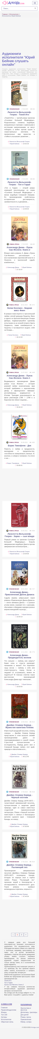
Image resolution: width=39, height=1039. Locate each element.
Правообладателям (8, 1010)
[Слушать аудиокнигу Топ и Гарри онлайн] (19, 163)
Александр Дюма (13, 267)
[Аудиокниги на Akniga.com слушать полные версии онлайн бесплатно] (13, 3)
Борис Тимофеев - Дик (19, 445)
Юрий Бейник (14, 143)
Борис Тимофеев (13, 463)
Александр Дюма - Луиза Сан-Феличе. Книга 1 (19, 376)
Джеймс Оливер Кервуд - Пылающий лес (19, 866)
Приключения (14, 109)
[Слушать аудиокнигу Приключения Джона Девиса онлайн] (19, 573)
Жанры (4, 1012)
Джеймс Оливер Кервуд (19, 754)
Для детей (24, 1015)
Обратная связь (7, 1022)
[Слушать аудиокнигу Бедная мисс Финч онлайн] (19, 289)
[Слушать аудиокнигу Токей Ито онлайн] (19, 93)
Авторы (4, 1017)
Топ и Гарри (8, 983)
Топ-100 (4, 1015)
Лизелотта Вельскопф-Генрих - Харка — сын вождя (19, 535)
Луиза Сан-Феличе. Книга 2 (14, 984)
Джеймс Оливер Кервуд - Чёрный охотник (19, 796)
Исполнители (6, 1019)
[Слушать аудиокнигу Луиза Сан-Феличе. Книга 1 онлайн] (19, 356)
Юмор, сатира (26, 1022)
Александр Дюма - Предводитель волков (19, 656)
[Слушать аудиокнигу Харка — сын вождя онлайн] (19, 515)
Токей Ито (7, 980)
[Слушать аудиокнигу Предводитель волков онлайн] (19, 636)
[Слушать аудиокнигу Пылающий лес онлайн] (19, 846)
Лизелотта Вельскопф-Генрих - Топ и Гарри (19, 183)
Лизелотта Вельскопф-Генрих (19, 141)
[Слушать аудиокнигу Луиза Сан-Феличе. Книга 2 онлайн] (19, 228)
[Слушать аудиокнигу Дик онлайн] (19, 426)
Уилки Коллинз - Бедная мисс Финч (19, 309)
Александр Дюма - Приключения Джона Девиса (19, 593)
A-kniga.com (35, 1027)
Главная (4, 1007)
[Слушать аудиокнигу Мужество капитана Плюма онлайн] (19, 706)
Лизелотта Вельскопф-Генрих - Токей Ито (19, 113)
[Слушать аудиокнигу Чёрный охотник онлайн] (19, 776)
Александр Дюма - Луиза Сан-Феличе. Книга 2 (19, 248)
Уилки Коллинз (13, 335)
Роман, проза (14, 244)
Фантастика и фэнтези (26, 1009)
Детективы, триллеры (29, 1012)
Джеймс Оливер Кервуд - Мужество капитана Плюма (19, 726)
